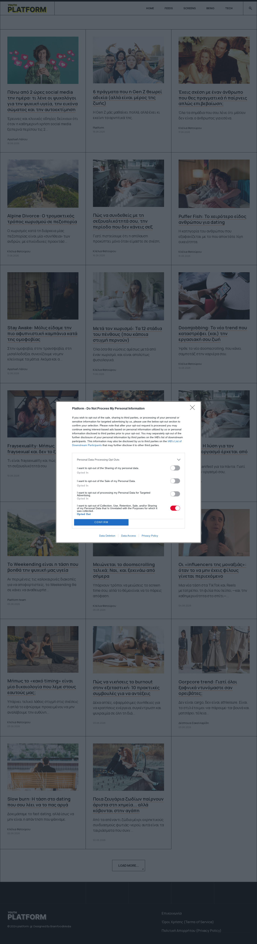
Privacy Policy (150, 535)
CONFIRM (101, 522)
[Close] (193, 408)
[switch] (175, 467)
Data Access (128, 535)
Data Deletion (107, 535)
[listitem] (128, 460)
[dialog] (128, 472)
